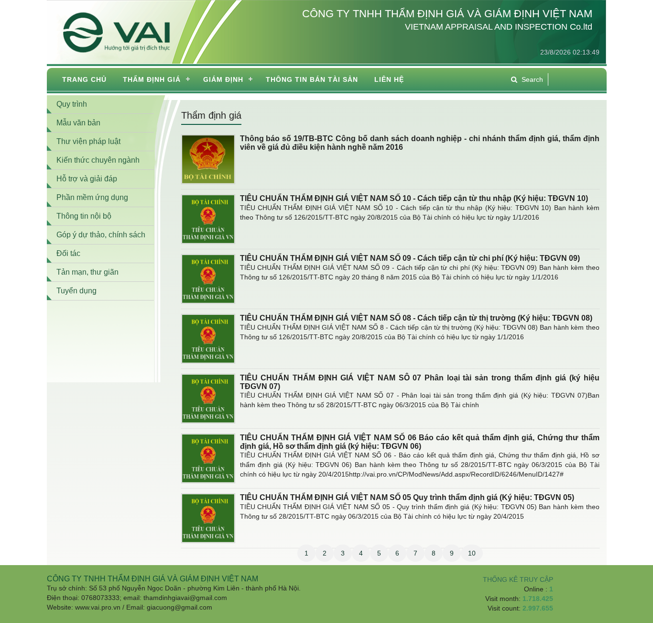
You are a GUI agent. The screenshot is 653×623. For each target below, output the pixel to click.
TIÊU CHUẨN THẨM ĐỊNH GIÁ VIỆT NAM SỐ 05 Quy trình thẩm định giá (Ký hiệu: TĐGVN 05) (407, 497)
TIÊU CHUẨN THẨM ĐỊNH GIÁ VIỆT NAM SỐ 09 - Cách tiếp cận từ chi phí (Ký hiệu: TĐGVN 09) (410, 258)
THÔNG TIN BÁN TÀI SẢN (312, 79)
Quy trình (71, 104)
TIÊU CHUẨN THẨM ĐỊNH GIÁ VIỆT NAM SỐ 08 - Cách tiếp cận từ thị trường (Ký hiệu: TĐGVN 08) (416, 318)
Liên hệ (389, 79)
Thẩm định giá (152, 79)
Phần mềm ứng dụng (92, 197)
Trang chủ (84, 79)
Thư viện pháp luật (88, 141)
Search (532, 79)
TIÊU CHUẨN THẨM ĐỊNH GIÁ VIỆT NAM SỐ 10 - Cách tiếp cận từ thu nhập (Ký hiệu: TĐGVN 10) (414, 198)
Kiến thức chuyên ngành (98, 160)
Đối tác (68, 253)
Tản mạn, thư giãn (87, 272)
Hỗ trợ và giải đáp (86, 179)
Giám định (223, 79)
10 (472, 553)
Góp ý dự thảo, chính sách (100, 235)
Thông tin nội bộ (83, 216)
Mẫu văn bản (78, 123)
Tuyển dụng (76, 291)
